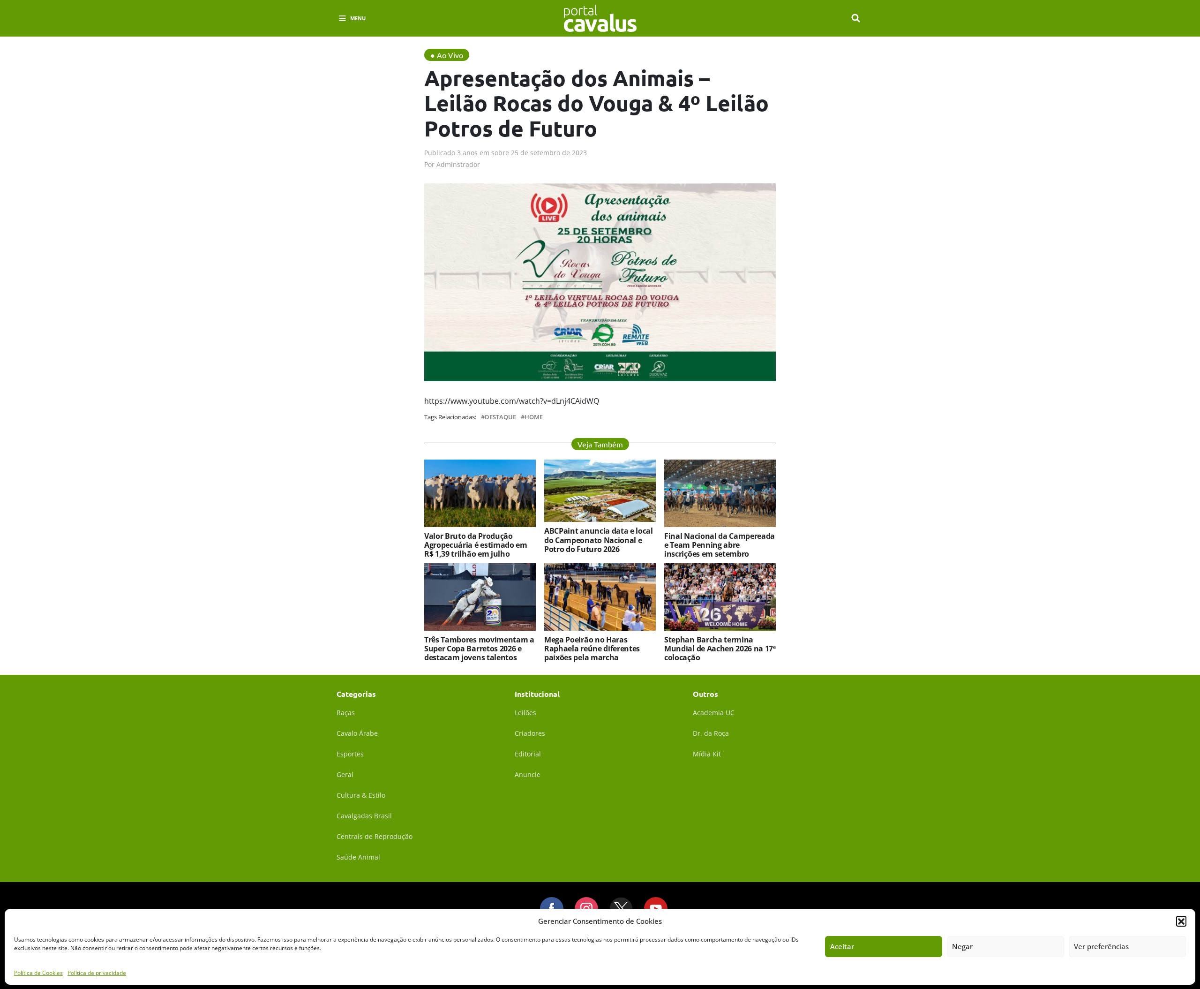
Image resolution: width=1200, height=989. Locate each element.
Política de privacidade (97, 972)
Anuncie (527, 774)
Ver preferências (1101, 946)
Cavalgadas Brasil (364, 815)
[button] (1181, 921)
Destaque (500, 417)
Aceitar (842, 946)
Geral (345, 774)
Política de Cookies (38, 972)
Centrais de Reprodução (374, 836)
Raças (346, 712)
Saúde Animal (358, 857)
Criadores (530, 733)
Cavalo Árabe (357, 733)
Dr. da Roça (711, 733)
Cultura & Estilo (361, 795)
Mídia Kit (707, 753)
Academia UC (714, 712)
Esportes (350, 753)
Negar (962, 946)
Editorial (528, 753)
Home (534, 417)
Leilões (525, 712)
